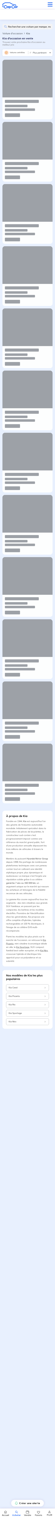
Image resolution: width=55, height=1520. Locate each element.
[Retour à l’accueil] (10, 5)
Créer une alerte (29, 1503)
